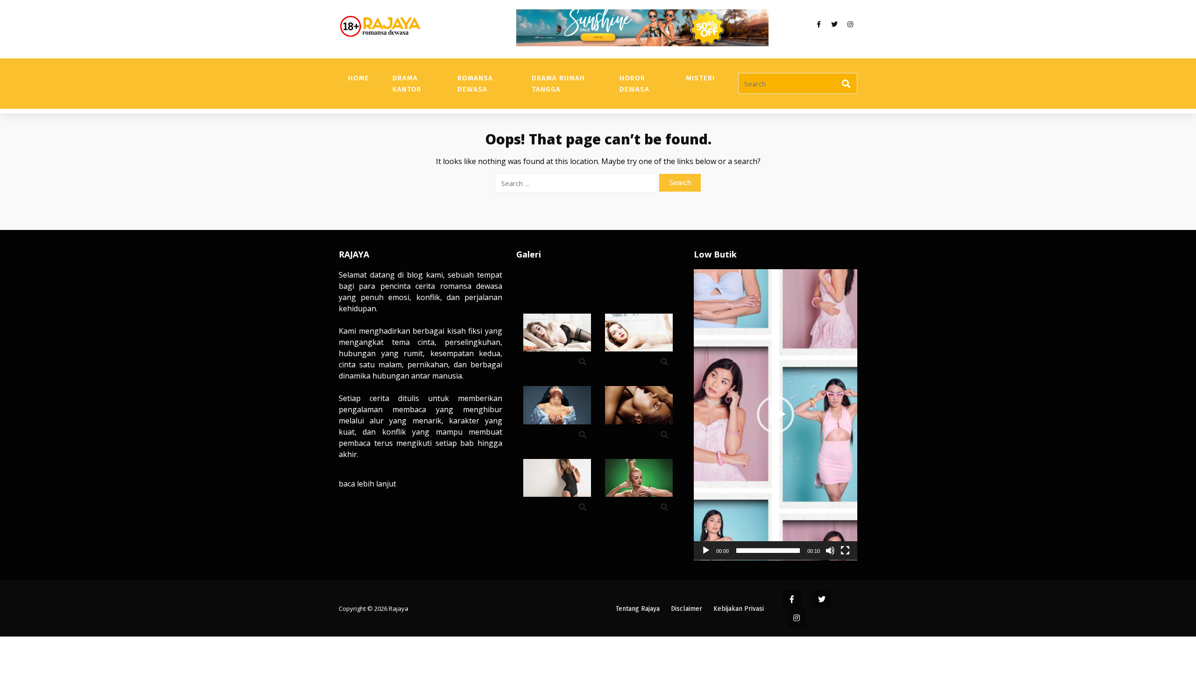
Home (358, 78)
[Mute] (830, 550)
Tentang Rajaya (638, 609)
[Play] (706, 550)
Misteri (700, 78)
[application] (775, 414)
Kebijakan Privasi (738, 609)
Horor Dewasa (634, 83)
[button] (775, 414)
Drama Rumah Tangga (558, 83)
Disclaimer (686, 609)
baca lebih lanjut (367, 484)
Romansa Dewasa (475, 83)
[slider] (768, 550)
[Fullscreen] (845, 550)
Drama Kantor (406, 83)
